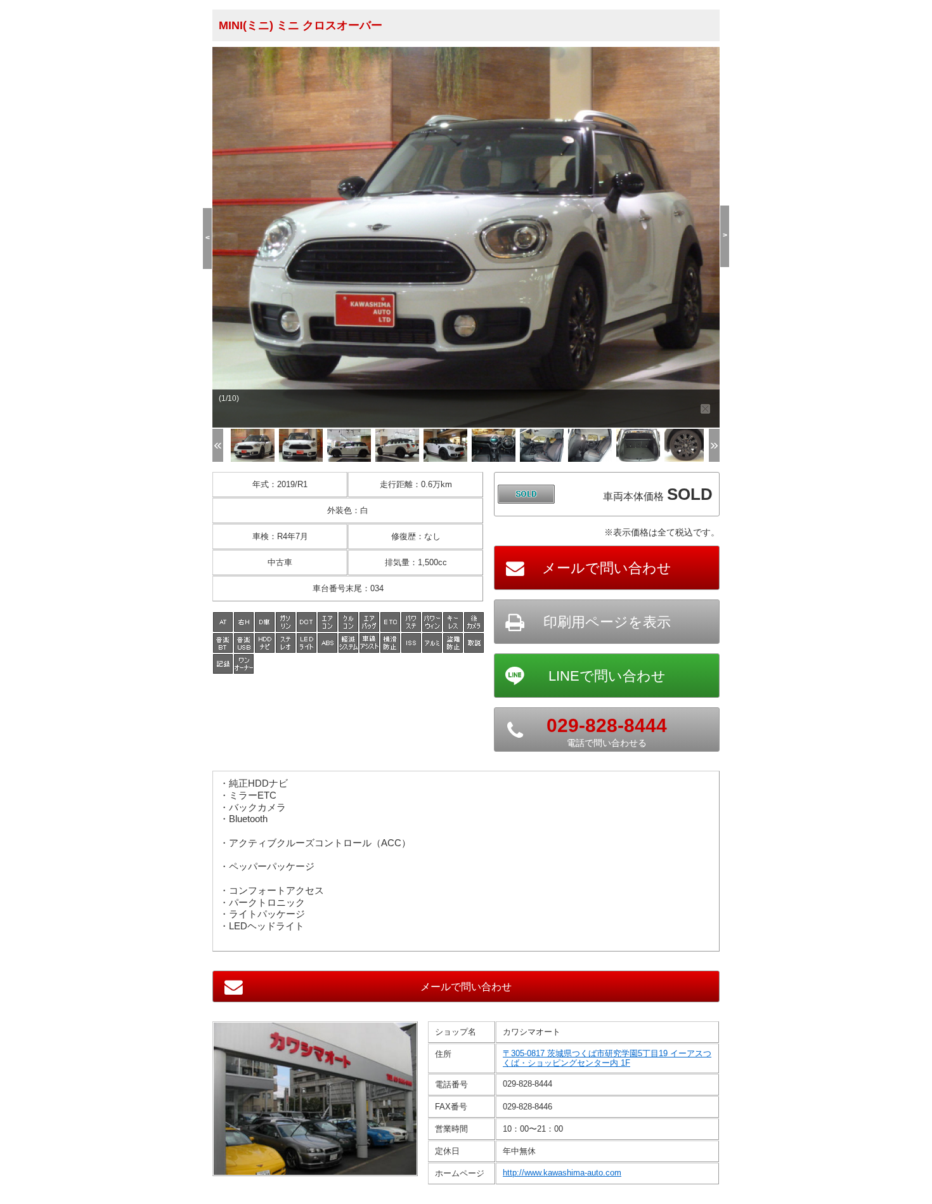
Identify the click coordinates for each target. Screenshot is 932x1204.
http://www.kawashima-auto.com (562, 1172)
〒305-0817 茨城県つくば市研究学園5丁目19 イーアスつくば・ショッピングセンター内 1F (607, 1058)
